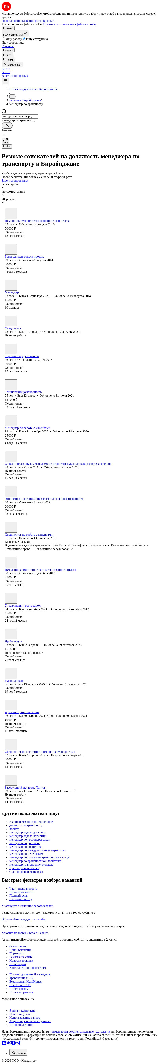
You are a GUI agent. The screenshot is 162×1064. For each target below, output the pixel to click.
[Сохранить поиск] (5, 141)
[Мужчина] (11, 213)
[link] (8, 59)
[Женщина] (11, 285)
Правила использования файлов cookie (69, 24)
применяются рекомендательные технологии (80, 1031)
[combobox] (20, 116)
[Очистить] (7, 125)
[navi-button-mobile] (5, 81)
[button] (6, 68)
